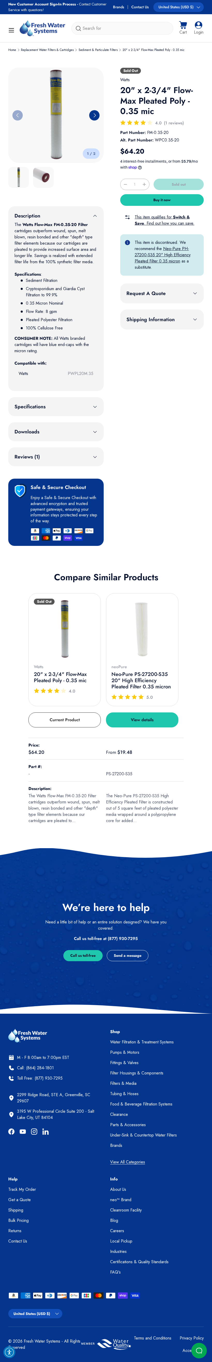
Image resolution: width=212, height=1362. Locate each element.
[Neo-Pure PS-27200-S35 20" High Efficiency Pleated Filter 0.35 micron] (142, 629)
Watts (125, 80)
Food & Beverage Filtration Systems (141, 1104)
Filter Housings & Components (136, 1073)
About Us (118, 1189)
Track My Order (22, 1189)
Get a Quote (19, 1200)
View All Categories (127, 1162)
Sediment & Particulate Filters (98, 50)
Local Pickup (121, 1241)
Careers (117, 1231)
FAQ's (115, 1272)
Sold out (179, 184)
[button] (183, 28)
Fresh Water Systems (42, 1341)
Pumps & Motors (124, 1052)
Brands (118, 7)
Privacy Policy (192, 1338)
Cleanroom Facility (126, 1210)
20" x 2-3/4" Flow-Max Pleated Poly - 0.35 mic (154, 50)
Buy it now (162, 199)
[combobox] (122, 28)
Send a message (127, 955)
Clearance (119, 1114)
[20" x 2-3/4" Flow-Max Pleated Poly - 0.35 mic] (64, 629)
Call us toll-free (83, 955)
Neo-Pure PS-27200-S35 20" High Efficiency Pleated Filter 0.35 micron (141, 680)
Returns (14, 1231)
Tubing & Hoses (124, 1094)
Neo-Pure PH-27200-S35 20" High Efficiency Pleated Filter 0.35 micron (163, 255)
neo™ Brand (120, 1200)
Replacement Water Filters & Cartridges (47, 50)
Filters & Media (123, 1083)
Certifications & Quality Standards (139, 1262)
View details (142, 720)
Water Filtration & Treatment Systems (142, 1042)
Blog (114, 1220)
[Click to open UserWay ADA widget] (9, 1352)
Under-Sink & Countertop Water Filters (143, 1135)
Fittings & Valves (124, 1063)
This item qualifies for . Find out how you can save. (164, 220)
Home (12, 50)
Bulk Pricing (18, 1220)
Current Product (65, 720)
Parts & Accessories (128, 1125)
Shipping (15, 1210)
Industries (118, 1251)
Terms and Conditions (152, 1338)
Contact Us (140, 7)
